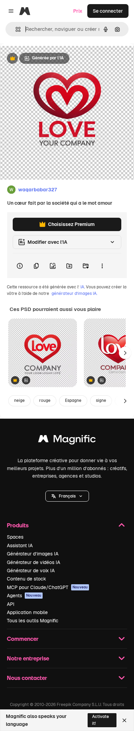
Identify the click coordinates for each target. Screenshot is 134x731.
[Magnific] (67, 440)
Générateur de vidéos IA (33, 562)
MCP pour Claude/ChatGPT (47, 587)
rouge (45, 400)
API (10, 604)
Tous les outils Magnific (32, 621)
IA (82, 287)
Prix (77, 11)
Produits (18, 525)
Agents (24, 595)
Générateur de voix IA (31, 570)
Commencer (22, 638)
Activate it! (100, 720)
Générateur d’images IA (32, 554)
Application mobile (27, 612)
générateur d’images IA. (74, 293)
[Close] (124, 720)
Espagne (73, 400)
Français (67, 496)
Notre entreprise (28, 658)
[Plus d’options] (102, 266)
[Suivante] (125, 353)
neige (19, 400)
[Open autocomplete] (15, 29)
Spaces (15, 537)
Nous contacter (27, 677)
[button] (67, 496)
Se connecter (108, 11)
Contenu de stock (26, 579)
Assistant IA (20, 545)
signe (101, 400)
